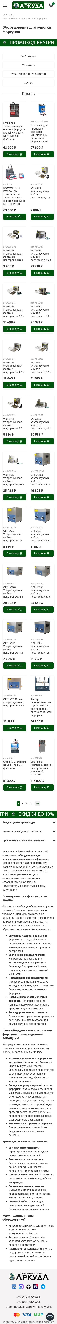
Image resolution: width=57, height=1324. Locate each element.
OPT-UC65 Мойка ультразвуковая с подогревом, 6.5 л (13, 702)
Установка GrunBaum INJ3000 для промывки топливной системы (41, 768)
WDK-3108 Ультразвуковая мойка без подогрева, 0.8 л (13, 255)
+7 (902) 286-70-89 (28, 1297)
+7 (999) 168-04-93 (28, 1302)
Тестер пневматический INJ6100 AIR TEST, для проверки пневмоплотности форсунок (41, 707)
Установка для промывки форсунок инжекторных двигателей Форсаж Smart (39, 133)
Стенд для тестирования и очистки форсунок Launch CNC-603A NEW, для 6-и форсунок (14, 131)
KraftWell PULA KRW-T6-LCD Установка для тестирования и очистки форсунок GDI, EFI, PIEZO (14, 196)
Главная (7, 14)
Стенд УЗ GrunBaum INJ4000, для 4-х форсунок (14, 765)
